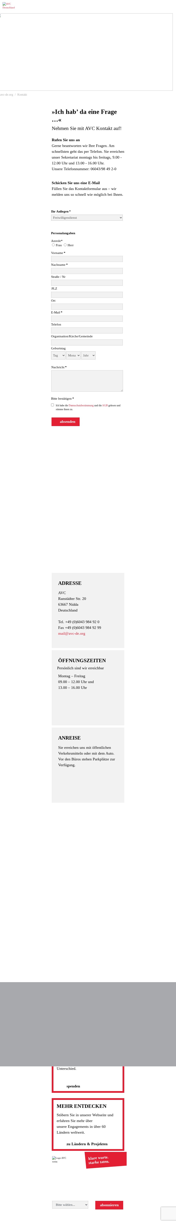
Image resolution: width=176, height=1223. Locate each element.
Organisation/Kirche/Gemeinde (72, 336)
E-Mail (56, 312)
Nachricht (59, 367)
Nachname (59, 264)
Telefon (56, 324)
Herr (71, 245)
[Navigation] (170, 6)
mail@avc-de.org (71, 633)
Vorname (58, 253)
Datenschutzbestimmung (81, 405)
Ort (53, 300)
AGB (105, 405)
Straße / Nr (58, 276)
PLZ (54, 288)
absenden (67, 421)
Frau (59, 245)
